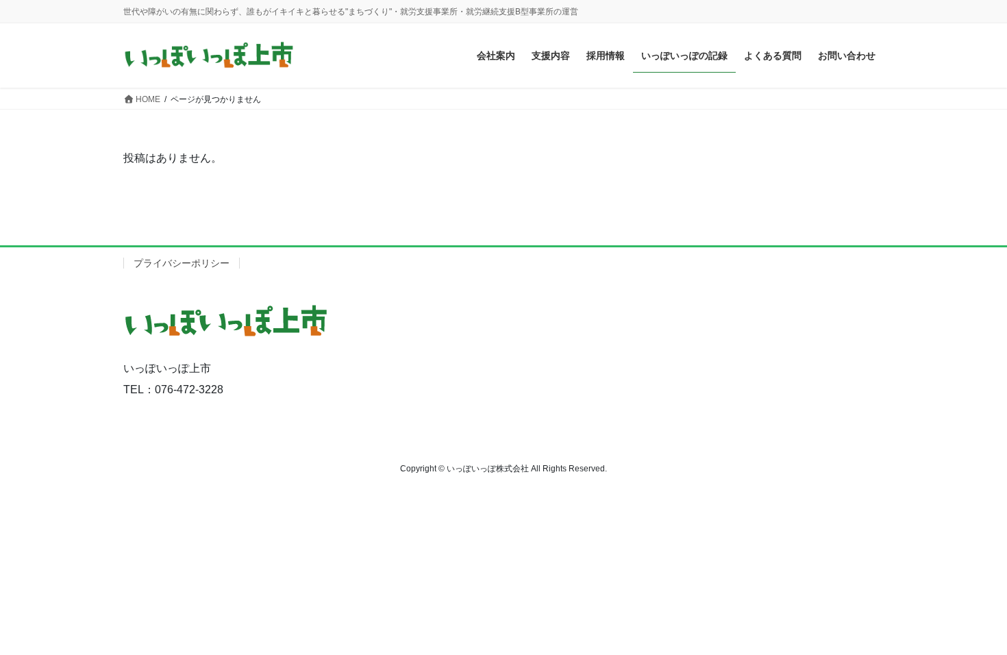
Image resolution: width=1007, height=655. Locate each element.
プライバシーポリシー (181, 263)
